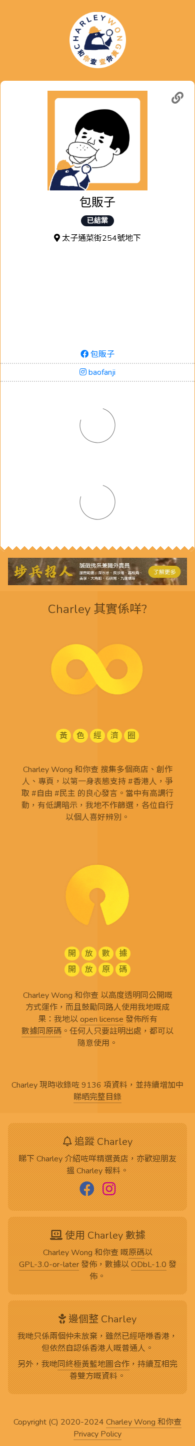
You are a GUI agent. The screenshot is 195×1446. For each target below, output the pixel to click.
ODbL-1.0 (148, 1265)
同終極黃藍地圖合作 (94, 1365)
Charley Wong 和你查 (144, 1423)
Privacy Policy (98, 1435)
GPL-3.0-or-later (49, 1265)
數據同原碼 (42, 1032)
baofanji (101, 372)
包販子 (101, 354)
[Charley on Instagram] (109, 1190)
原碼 (136, 1253)
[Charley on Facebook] (87, 1190)
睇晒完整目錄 (98, 1098)
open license (102, 1020)
